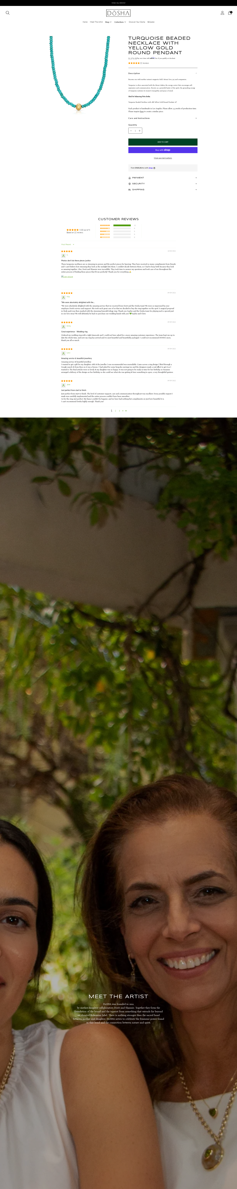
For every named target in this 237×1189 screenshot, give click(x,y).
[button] (134, 63)
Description (134, 73)
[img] (66, 251)
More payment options (163, 158)
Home (85, 22)
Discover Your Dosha (137, 22)
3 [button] (119, 411)
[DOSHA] (118, 12)
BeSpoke (151, 22)
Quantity (132, 125)
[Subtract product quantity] (139, 131)
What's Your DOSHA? (119, 3)
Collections (119, 22)
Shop (107, 22)
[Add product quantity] (130, 131)
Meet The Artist (96, 22)
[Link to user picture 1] (67, 281)
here (142, 111)
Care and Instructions (139, 118)
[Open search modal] (7, 12)
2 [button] (115, 411)
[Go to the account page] (222, 12)
